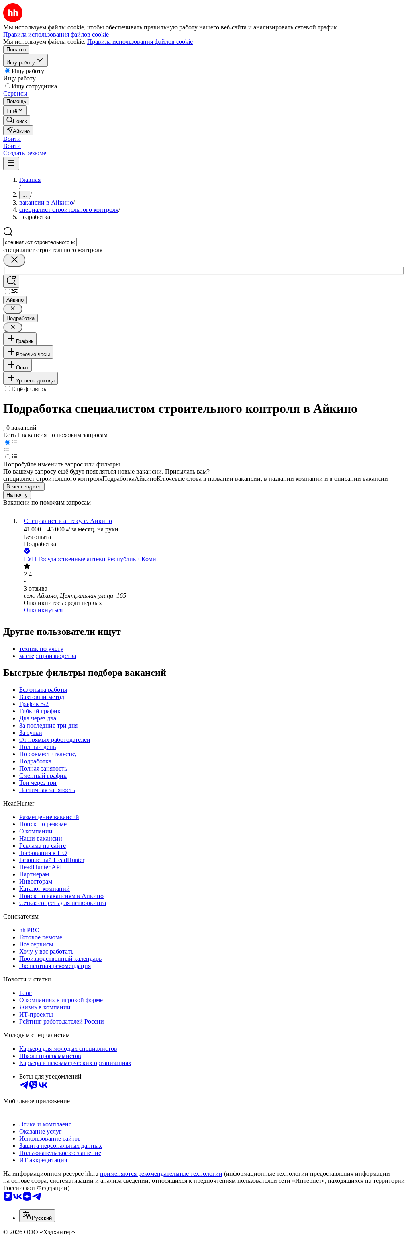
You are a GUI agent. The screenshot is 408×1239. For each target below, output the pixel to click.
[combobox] (40, 242)
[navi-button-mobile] (11, 163)
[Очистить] (14, 260)
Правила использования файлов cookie (140, 41)
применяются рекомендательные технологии (161, 1173)
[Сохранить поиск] (11, 281)
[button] (12, 138)
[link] (16, 120)
